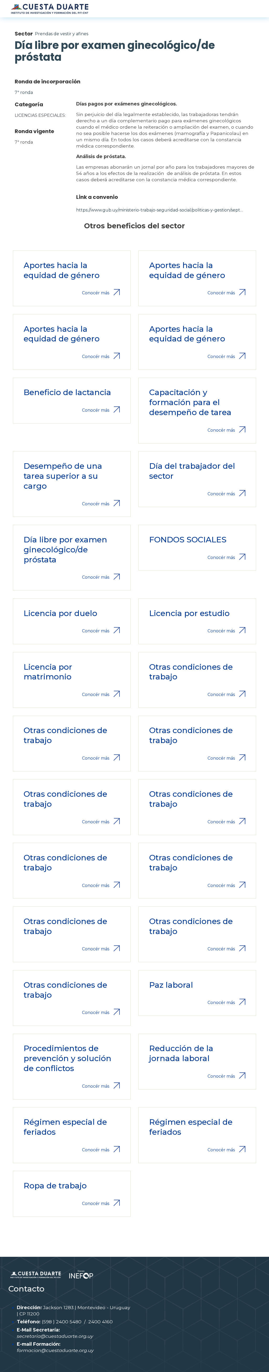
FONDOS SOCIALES (187, 539)
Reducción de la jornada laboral (181, 1053)
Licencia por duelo (60, 613)
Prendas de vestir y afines (61, 33)
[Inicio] (49, 8)
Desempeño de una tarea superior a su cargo (63, 476)
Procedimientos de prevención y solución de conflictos (67, 1058)
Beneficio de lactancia (67, 392)
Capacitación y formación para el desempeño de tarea (190, 402)
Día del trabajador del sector (192, 471)
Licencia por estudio (189, 613)
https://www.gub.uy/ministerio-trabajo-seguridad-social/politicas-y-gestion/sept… (159, 210)
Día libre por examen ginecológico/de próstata (65, 549)
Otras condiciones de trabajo (191, 672)
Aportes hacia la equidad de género (62, 270)
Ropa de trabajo (55, 1186)
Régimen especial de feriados (65, 1127)
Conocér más (95, 292)
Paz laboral (171, 985)
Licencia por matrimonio (48, 672)
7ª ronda (24, 92)
